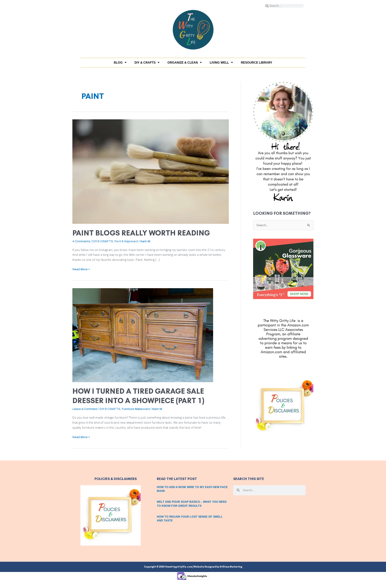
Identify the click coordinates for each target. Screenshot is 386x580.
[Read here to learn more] (283, 142)
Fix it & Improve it (126, 241)
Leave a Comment (85, 409)
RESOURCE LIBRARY (256, 62)
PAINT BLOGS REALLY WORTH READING (141, 232)
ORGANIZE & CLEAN (182, 62)
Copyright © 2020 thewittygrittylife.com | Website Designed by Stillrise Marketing (193, 566)
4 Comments (81, 241)
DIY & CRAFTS (145, 62)
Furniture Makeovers (136, 409)
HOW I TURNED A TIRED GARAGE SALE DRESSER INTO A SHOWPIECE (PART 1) (138, 396)
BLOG (118, 62)
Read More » (81, 269)
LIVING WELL (219, 62)
